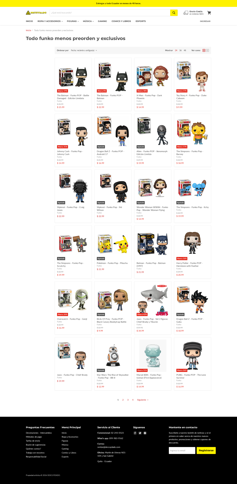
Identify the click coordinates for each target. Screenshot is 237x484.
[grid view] (204, 50)
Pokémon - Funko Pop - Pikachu (112, 263)
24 (176, 50)
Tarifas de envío (33, 440)
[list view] (207, 50)
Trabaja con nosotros (35, 452)
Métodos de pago (34, 437)
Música (87, 21)
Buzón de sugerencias (36, 444)
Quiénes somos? (33, 448)
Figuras (72, 21)
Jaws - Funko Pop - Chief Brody (72, 374)
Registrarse (206, 450)
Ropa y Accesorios (49, 21)
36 (180, 50)
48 (185, 50)
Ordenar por (63, 50)
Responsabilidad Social (36, 456)
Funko (59, 101)
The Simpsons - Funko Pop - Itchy (192, 207)
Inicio (29, 21)
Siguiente (142, 399)
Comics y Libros (121, 21)
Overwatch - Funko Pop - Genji (72, 319)
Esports (141, 21)
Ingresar (205, 21)
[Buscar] (174, 13)
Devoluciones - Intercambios (39, 433)
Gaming (102, 21)
